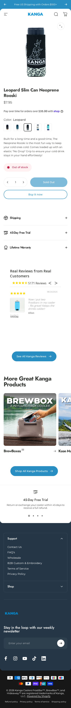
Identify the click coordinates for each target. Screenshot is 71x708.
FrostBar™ (14, 315)
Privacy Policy (16, 574)
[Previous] (5, 4)
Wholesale (14, 557)
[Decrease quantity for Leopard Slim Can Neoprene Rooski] (7, 182)
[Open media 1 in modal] (60, 26)
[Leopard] (27, 127)
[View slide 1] (29, 516)
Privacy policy (26, 701)
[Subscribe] (60, 643)
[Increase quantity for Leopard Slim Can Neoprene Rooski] (23, 182)
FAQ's (11, 552)
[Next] (66, 4)
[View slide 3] (38, 516)
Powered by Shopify (38, 696)
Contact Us (14, 547)
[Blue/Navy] (48, 127)
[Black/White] (7, 127)
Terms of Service (18, 568)
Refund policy (11, 701)
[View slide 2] (33, 516)
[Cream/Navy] (38, 127)
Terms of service (42, 701)
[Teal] (17, 127)
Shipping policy (59, 701)
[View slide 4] (42, 516)
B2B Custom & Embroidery (24, 563)
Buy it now (35, 194)
